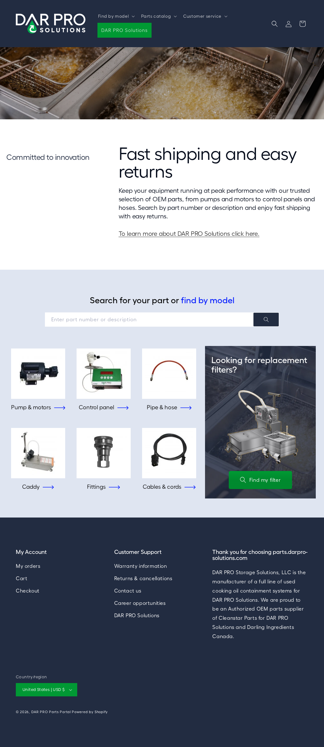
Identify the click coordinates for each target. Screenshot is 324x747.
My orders (28, 566)
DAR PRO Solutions (136, 615)
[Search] (266, 319)
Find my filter (265, 480)
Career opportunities (140, 603)
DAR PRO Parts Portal (51, 712)
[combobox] (162, 319)
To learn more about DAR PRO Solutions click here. (189, 233)
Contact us (127, 590)
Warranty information (140, 566)
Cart (21, 578)
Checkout (28, 590)
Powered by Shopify (90, 712)
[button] (116, 16)
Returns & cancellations (143, 578)
